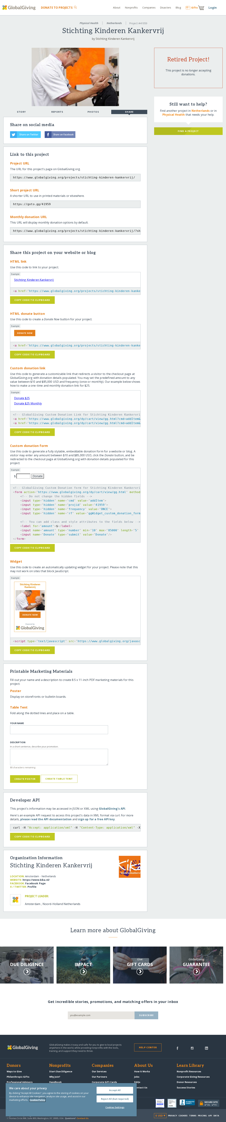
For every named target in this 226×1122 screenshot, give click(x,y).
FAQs (137, 1082)
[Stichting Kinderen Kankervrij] (30, 600)
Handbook (55, 1082)
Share (129, 111)
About (116, 7)
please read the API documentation (46, 819)
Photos (93, 111)
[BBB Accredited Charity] (189, 1103)
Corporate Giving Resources (193, 1076)
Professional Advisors (19, 1082)
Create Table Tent (59, 778)
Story (21, 111)
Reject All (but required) (115, 1098)
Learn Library (190, 1065)
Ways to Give (14, 1071)
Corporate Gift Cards (104, 1082)
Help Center (148, 1047)
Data (216, 1115)
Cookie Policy (37, 1099)
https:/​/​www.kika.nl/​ (36, 879)
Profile (32, 886)
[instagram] (192, 1048)
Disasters (165, 7)
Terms (192, 1115)
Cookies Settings (114, 1107)
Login (213, 8)
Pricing (202, 1115)
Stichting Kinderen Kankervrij (34, 280)
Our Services (99, 1071)
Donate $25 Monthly (28, 403)
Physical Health (89, 23)
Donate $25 (22, 398)
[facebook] (177, 1048)
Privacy (172, 1115)
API (210, 1115)
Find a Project (188, 131)
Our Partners (99, 1076)
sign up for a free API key (96, 819)
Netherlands (114, 23)
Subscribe (146, 1015)
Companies (149, 7)
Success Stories (186, 1087)
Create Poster (24, 778)
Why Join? (54, 1076)
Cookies (183, 1115)
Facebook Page (35, 883)
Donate (56, 8)
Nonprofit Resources (189, 1071)
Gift (194, 7)
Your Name (17, 723)
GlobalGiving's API (112, 809)
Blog (178, 7)
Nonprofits (131, 7)
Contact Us (140, 1087)
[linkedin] (206, 1048)
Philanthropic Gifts (18, 1076)
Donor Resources (187, 1082)
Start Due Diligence (60, 1071)
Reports (57, 111)
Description (17, 742)
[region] (71, 1099)
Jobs (136, 1076)
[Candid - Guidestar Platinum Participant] (174, 1103)
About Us (143, 1065)
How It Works (142, 1071)
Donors (13, 1065)
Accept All (115, 1090)
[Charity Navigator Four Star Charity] (162, 1103)
